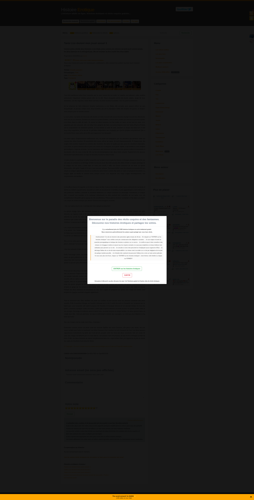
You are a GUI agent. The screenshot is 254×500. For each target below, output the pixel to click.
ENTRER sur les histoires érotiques (127, 269)
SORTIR (127, 275)
